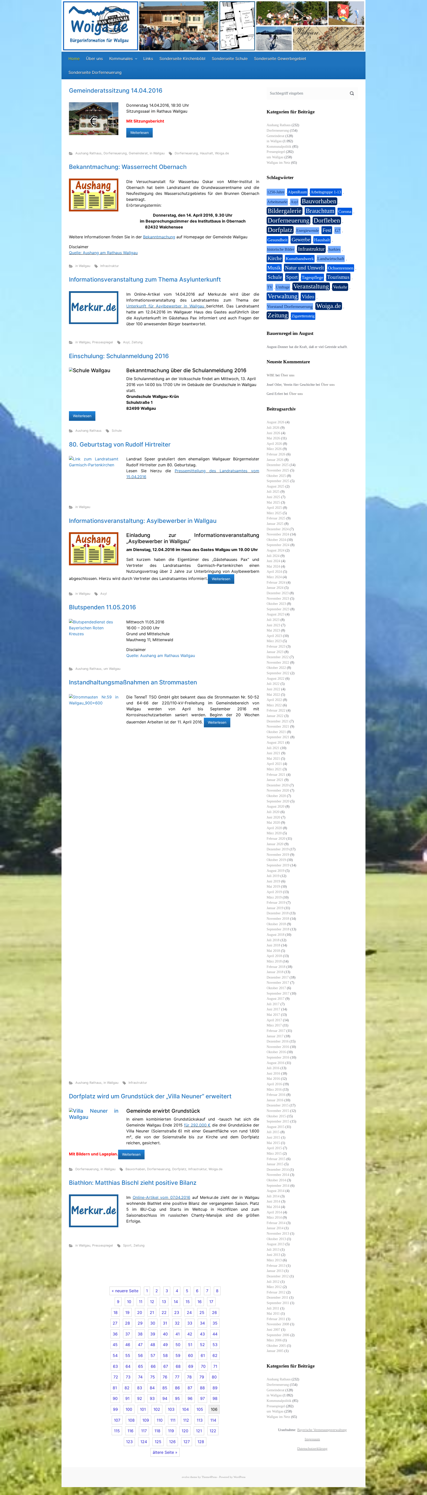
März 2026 (274, 449)
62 (215, 1355)
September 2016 (278, 1057)
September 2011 (278, 1303)
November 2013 (278, 1233)
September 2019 (278, 865)
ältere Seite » (165, 1452)
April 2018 (274, 956)
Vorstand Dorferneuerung (290, 306)
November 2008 (278, 1324)
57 (152, 1355)
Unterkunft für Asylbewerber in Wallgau (165, 306)
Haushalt (206, 153)
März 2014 (274, 1217)
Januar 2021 (275, 780)
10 (129, 1301)
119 (171, 1430)
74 (140, 1376)
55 (127, 1355)
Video (308, 297)
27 (115, 1323)
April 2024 (274, 571)
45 (115, 1344)
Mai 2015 (273, 1143)
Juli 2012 (273, 1282)
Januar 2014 (275, 1228)
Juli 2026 (273, 428)
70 (203, 1366)
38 (140, 1333)
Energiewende (307, 230)
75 (152, 1376)
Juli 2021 (273, 748)
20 (139, 1312)
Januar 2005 (275, 1351)
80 (214, 1376)
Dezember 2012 (278, 1276)
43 (202, 1333)
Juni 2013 (273, 1255)
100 (129, 1409)
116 (130, 1430)
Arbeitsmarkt (277, 202)
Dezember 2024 (278, 529)
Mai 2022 (273, 694)
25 (201, 1312)
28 (127, 1323)
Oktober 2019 (276, 860)
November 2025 (278, 470)
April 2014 (274, 1212)
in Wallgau (157, 153)
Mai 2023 (273, 630)
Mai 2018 (273, 951)
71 (215, 1366)
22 (164, 1312)
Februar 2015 (276, 1159)
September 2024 (278, 545)
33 (189, 1323)
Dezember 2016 (278, 1041)
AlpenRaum (297, 192)
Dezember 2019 (278, 849)
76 (165, 1376)
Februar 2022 (276, 710)
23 (176, 1312)
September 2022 (278, 673)
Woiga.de (222, 153)
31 (165, 1323)
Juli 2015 (273, 1132)
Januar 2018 (275, 972)
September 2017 (278, 993)
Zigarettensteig (303, 316)
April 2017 (274, 1020)
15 (188, 1301)
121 (199, 1430)
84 (152, 1387)
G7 (337, 230)
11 (140, 1301)
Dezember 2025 (278, 465)
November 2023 (278, 598)
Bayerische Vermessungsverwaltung (322, 1430)
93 (152, 1398)
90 (115, 1398)
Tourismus (338, 277)
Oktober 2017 (276, 988)
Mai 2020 (273, 822)
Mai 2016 (273, 1079)
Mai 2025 (273, 502)
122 (213, 1430)
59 (177, 1355)
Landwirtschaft (330, 258)
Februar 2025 (276, 518)
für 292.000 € (197, 1125)
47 (140, 1344)
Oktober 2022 (276, 668)
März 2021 (274, 769)
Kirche (275, 258)
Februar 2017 (276, 1031)
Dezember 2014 (278, 1169)
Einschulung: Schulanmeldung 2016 (119, 356)
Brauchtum (320, 210)
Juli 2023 (273, 620)
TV (270, 287)
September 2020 (278, 801)
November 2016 (278, 1047)
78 (189, 1376)
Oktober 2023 (276, 604)
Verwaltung (283, 296)
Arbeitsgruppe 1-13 (326, 192)
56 (140, 1355)
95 (177, 1398)
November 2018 (278, 919)
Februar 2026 (276, 454)
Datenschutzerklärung (312, 1449)
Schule (117, 430)
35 (215, 1323)
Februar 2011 (276, 1319)
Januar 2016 (275, 1100)
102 (156, 1409)
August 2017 (275, 999)
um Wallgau (112, 669)
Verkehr (340, 287)
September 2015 (278, 1121)
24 (189, 1312)
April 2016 (274, 1084)
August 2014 (275, 1191)
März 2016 (274, 1089)
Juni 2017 (273, 1009)
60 (190, 1355)
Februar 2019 (276, 902)
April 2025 (274, 508)
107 (117, 1420)
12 (152, 1301)
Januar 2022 (275, 716)
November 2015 (278, 1111)
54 (115, 1355)
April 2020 (274, 828)
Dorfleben (327, 220)
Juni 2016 (273, 1073)
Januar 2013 (275, 1271)
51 (190, 1344)
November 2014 (278, 1175)
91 (127, 1398)
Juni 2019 (273, 881)
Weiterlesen (139, 132)
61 (203, 1355)
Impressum (312, 1439)
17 (211, 1301)
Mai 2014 (273, 1207)
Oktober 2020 (276, 796)
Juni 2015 (273, 1137)
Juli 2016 (273, 1068)
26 (214, 1312)
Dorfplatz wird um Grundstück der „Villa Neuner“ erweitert (150, 1096)
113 (200, 1420)
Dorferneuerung (115, 153)
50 (177, 1344)
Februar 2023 (276, 646)
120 (185, 1430)
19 (127, 1312)
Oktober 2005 (276, 1346)
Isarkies (334, 249)
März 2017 (274, 1025)
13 (164, 1301)
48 (152, 1344)
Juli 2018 (273, 940)
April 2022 (274, 700)
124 (143, 1441)
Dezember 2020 (278, 785)
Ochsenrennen (340, 268)
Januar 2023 (275, 652)
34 (202, 1323)
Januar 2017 (275, 1036)
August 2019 (275, 871)
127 (186, 1441)
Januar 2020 (275, 844)
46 (127, 1344)
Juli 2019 (273, 876)
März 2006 (274, 1340)
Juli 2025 (273, 491)
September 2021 (278, 737)
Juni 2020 (273, 817)
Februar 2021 (276, 775)
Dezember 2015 (278, 1105)
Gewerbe (301, 240)
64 (128, 1366)
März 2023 (274, 641)
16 (199, 1301)
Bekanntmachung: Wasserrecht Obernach (128, 166)
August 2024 (275, 550)
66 (153, 1366)
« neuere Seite (125, 1290)
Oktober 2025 (276, 476)
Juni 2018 (273, 945)
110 (160, 1420)
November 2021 (278, 726)
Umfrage (283, 287)
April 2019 (274, 892)
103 (171, 1409)
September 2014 (278, 1186)
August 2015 (275, 1127)
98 (215, 1398)
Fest (326, 230)
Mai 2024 (273, 566)
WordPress (239, 1476)
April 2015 (274, 1148)
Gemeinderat (138, 153)
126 (172, 1441)
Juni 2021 (273, 753)
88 (202, 1387)
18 (115, 1312)
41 (177, 1333)
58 (165, 1355)
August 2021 (275, 742)
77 (177, 1376)
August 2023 (275, 614)
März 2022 (274, 705)
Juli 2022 (273, 684)
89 (215, 1387)
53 (215, 1344)
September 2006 (278, 1335)
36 (115, 1333)
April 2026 (274, 444)
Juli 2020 (273, 812)
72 (115, 1376)
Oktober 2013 (276, 1239)
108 (131, 1420)
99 (115, 1409)
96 (190, 1398)
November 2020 (278, 790)
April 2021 (274, 764)
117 (144, 1430)
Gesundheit (277, 239)
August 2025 (275, 486)
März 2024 (274, 577)
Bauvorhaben (135, 1169)
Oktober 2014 (276, 1180)
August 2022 (275, 678)
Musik (274, 268)
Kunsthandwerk (300, 258)
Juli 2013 (273, 1249)
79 (201, 1376)
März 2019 (274, 897)
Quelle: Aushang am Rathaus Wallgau (103, 252)
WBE (271, 375)
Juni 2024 (273, 561)
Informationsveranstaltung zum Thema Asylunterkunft (145, 279)
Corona (344, 211)
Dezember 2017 (278, 977)
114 (213, 1420)
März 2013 (274, 1260)
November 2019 (278, 855)
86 (177, 1387)
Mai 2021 (273, 758)
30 (152, 1323)
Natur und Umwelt (304, 268)
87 (190, 1387)
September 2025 (278, 481)
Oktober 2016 (276, 1052)
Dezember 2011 (277, 1297)
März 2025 (274, 513)
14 (176, 1301)
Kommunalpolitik (279, 146)
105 (199, 1409)
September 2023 (278, 609)
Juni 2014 (273, 1201)
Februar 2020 (276, 838)
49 (165, 1344)
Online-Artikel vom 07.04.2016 (161, 1197)
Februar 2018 (276, 967)
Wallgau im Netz (278, 162)
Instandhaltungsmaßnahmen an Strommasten (133, 682)
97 (202, 1398)
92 (139, 1398)
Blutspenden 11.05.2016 (102, 607)
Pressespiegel (102, 342)
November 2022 (278, 662)
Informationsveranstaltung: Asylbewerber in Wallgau (142, 520)
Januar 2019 (275, 908)
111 (172, 1420)
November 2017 (278, 982)
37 (127, 1333)
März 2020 (274, 833)
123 (129, 1441)
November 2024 (278, 534)
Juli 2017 (273, 1004)
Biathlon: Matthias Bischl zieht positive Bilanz (132, 1182)
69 (190, 1366)
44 (215, 1333)
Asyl (126, 342)
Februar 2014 (276, 1223)
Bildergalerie (284, 210)
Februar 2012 (276, 1292)
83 (139, 1387)
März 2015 (274, 1153)
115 (117, 1430)
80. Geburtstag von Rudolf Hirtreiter (120, 444)
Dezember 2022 (278, 657)
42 (189, 1333)
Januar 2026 (275, 460)
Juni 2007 (273, 1329)
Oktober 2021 (276, 732)
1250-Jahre (275, 192)
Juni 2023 (273, 625)
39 (152, 1333)
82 (127, 1387)
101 (143, 1409)
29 (140, 1323)
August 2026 (275, 422)
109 (145, 1420)
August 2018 (275, 935)
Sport (127, 1245)
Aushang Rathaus (88, 153)
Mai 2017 (273, 1015)
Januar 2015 (275, 1164)
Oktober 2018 (276, 924)
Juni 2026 (273, 433)
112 (186, 1420)
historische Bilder (280, 249)
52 (202, 1344)
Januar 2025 (275, 524)
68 (178, 1366)
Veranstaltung (311, 286)
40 (165, 1333)
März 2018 (274, 961)
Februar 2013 (276, 1266)
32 (177, 1323)
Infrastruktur (109, 266)
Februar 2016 (276, 1095)
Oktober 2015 (276, 1116)
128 (200, 1441)
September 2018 (278, 929)
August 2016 (275, 1063)
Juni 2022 (273, 689)
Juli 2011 (273, 1308)
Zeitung (137, 342)
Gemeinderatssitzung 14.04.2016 (115, 90)
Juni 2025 (273, 497)
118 (157, 1430)
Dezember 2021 (278, 721)
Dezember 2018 (278, 913)
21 (152, 1312)
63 (115, 1366)
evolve (186, 1476)
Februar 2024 (276, 582)
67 (165, 1366)
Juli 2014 (273, 1196)
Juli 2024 (273, 556)
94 (164, 1398)
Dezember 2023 (278, 593)
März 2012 (274, 1287)
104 (185, 1409)
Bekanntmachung (159, 236)
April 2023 (274, 636)
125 (158, 1441)
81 (115, 1387)
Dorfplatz (179, 1169)
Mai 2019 (273, 886)
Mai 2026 (273, 438)
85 (164, 1387)
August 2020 (275, 806)
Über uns (287, 375)
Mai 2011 (273, 1313)
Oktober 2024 (276, 540)
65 (140, 1366)
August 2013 (275, 1244)
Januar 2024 (275, 588)
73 (128, 1376)
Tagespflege (312, 277)
